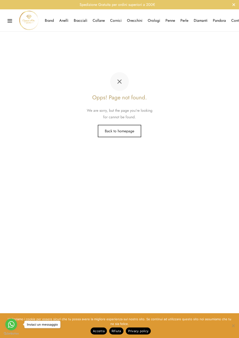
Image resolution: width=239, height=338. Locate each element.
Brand (49, 20)
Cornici (116, 20)
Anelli (63, 20)
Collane (99, 20)
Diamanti (200, 20)
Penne (170, 20)
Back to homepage (119, 131)
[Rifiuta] (233, 325)
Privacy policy (138, 331)
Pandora (219, 20)
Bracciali (80, 20)
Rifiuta (116, 331)
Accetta (99, 331)
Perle (184, 20)
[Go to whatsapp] (11, 324)
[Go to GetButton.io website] (11, 333)
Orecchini (134, 20)
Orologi (154, 20)
